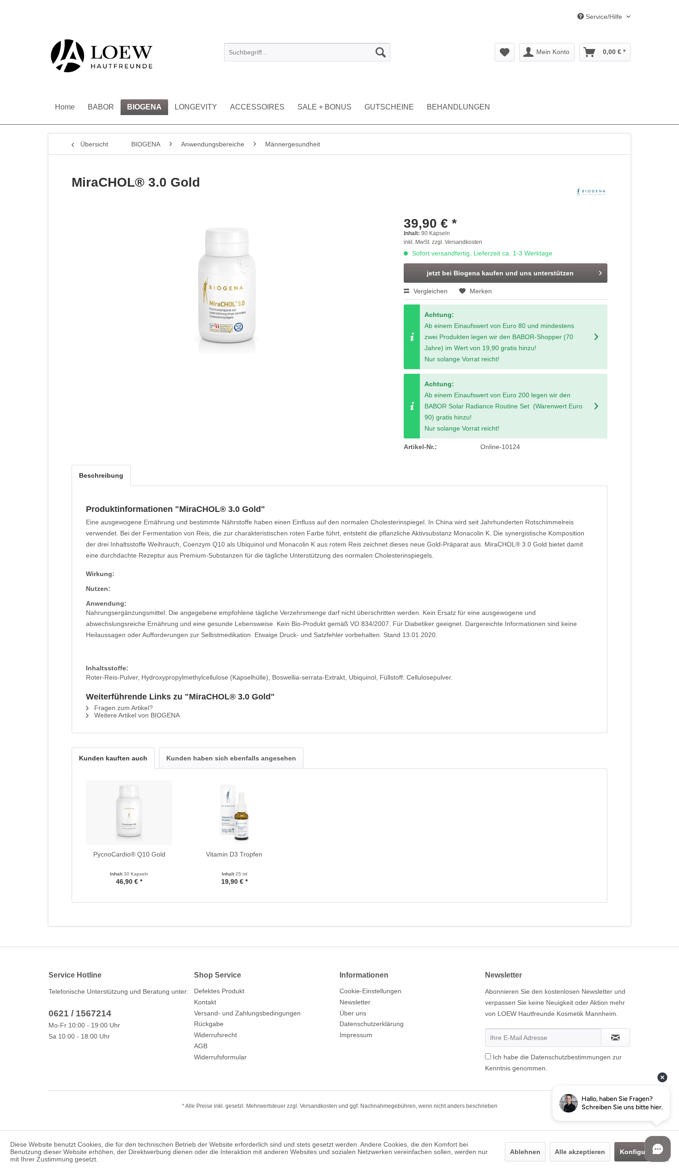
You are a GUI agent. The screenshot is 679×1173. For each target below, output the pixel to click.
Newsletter (355, 1002)
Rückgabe (209, 1023)
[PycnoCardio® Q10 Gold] (129, 812)
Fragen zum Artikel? (122, 707)
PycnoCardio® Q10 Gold (129, 854)
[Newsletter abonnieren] (615, 1037)
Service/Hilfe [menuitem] (604, 16)
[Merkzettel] (505, 52)
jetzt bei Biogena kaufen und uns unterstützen (500, 273)
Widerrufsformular (220, 1057)
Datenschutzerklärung (372, 1023)
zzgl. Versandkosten (457, 242)
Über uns (353, 1013)
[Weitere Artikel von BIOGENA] (591, 192)
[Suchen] (380, 52)
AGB (200, 1046)
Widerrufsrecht (215, 1035)
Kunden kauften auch (113, 758)
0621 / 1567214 (79, 1013)
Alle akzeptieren (580, 1151)
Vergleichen (430, 291)
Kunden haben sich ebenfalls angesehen (231, 758)
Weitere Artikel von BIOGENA (136, 715)
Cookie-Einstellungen (370, 991)
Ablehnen (525, 1151)
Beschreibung (101, 475)
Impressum (356, 1035)
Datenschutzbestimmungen (571, 1057)
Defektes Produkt (219, 991)
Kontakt (205, 1002)
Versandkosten (318, 1106)
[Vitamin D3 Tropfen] (234, 812)
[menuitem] (307, 52)
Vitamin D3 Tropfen (234, 854)
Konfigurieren (641, 1151)
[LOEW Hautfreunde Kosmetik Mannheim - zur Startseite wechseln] (101, 55)
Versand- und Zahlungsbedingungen (247, 1013)
